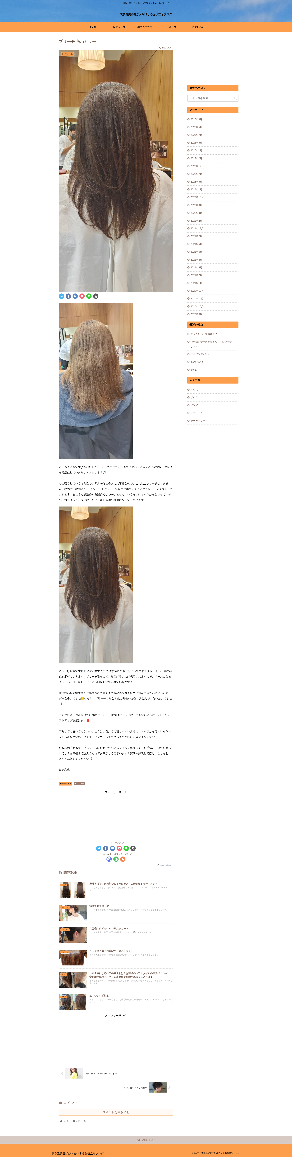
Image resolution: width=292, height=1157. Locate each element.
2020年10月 (197, 306)
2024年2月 (196, 158)
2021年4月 (196, 259)
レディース (66, 783)
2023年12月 (197, 166)
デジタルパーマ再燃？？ (204, 334)
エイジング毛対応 (200, 354)
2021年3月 (196, 267)
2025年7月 (196, 134)
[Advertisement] (116, 816)
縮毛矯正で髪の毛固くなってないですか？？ (211, 344)
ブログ (194, 397)
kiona (193, 369)
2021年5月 (196, 251)
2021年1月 (196, 283)
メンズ (194, 405)
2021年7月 (196, 236)
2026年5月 (196, 127)
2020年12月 (197, 290)
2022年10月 (197, 197)
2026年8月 (196, 119)
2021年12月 (197, 228)
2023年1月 (196, 189)
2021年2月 (196, 275)
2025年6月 (196, 142)
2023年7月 (196, 173)
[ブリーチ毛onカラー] (75, 296)
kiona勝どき (197, 362)
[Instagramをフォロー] (109, 859)
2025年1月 (196, 150)
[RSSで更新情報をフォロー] (122, 859)
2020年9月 (196, 314)
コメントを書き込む (116, 1112)
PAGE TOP (147, 1139)
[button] (235, 98)
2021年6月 (196, 244)
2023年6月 (196, 181)
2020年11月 (197, 298)
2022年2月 (196, 220)
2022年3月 (196, 212)
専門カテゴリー (199, 420)
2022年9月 (196, 205)
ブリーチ (80, 783)
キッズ (194, 389)
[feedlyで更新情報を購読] (116, 859)
